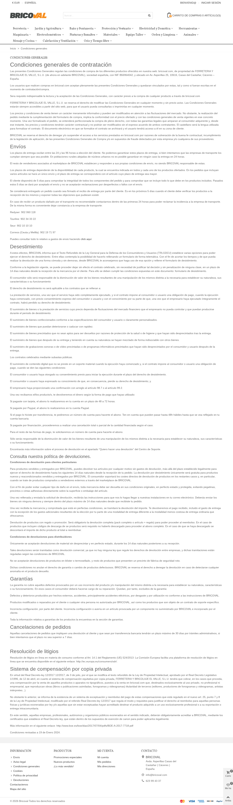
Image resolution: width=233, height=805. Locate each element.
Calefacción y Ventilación (59, 41)
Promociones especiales (68, 757)
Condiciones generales (26, 766)
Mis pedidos (104, 761)
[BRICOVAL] (30, 15)
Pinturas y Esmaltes (82, 35)
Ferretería (19, 29)
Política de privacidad (25, 775)
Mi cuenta (103, 757)
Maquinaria (20, 35)
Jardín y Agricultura (48, 29)
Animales (189, 35)
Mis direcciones (106, 766)
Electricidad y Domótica (154, 29)
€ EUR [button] (16, 2)
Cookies (18, 770)
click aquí (86, 239)
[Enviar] (149, 15)
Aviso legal (19, 761)
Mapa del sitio (18, 789)
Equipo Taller (134, 35)
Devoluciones (21, 779)
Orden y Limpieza (163, 35)
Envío (16, 757)
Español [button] (30, 2)
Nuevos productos (64, 761)
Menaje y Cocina (23, 41)
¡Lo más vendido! (64, 766)
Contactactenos (19, 784)
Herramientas (188, 29)
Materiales (110, 35)
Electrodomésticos (49, 35)
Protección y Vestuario (116, 29)
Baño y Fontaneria (81, 29)
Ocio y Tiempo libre (96, 41)
